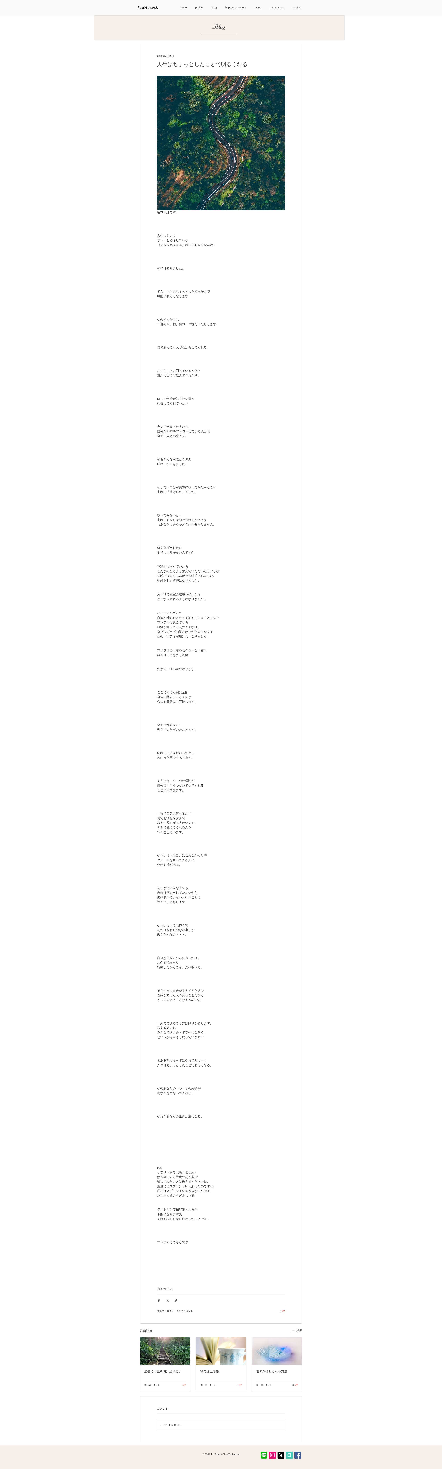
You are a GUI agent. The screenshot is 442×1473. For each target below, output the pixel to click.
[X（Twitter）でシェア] (167, 1300)
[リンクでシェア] (175, 1300)
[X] (280, 1455)
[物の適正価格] (221, 1351)
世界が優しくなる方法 (271, 1371)
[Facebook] (297, 1455)
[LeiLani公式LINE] (264, 1455)
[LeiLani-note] (289, 1455)
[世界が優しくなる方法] (277, 1351)
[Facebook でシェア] (158, 1300)
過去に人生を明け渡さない (162, 1371)
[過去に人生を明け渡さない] (165, 1351)
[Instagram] (272, 1455)
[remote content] (221, 1257)
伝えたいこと (165, 1288)
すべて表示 (296, 1330)
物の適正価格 (209, 1371)
